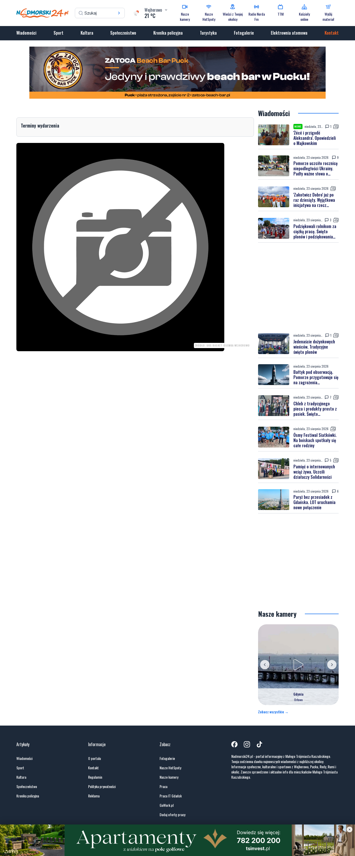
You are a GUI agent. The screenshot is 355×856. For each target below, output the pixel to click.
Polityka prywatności (102, 786)
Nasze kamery (169, 777)
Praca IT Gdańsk (171, 795)
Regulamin (95, 777)
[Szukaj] (119, 13)
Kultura (87, 33)
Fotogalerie (244, 33)
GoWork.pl (167, 805)
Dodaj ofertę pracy (172, 814)
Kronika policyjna (168, 33)
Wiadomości (26, 33)
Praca (163, 786)
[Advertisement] (298, 287)
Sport (58, 33)
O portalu (94, 758)
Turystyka (208, 33)
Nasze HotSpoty (170, 767)
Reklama (94, 795)
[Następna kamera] (332, 664)
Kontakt (332, 33)
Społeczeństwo (123, 33)
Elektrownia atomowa (289, 33)
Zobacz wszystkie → (273, 711)
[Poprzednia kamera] (264, 664)
